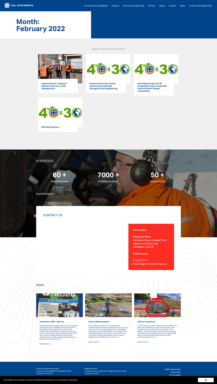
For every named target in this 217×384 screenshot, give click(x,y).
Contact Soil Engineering (200, 5)
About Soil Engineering (133, 5)
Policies (151, 5)
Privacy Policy (176, 372)
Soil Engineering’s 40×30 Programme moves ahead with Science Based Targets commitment (152, 87)
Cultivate (177, 375)
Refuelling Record (50, 127)
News (182, 5)
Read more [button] (72, 380)
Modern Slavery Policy (173, 369)
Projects (115, 5)
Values (162, 5)
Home (95, 49)
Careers (172, 5)
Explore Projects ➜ (45, 193)
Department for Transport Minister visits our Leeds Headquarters (54, 86)
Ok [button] (206, 380)
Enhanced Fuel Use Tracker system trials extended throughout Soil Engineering (103, 86)
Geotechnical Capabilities (96, 5)
